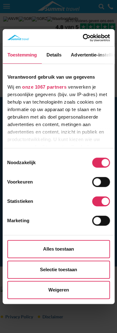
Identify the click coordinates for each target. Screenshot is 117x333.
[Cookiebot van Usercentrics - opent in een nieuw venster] (83, 38)
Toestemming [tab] (22, 54)
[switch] (101, 182)
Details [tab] (53, 54)
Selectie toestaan (58, 269)
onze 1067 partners (44, 87)
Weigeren (58, 289)
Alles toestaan (58, 249)
